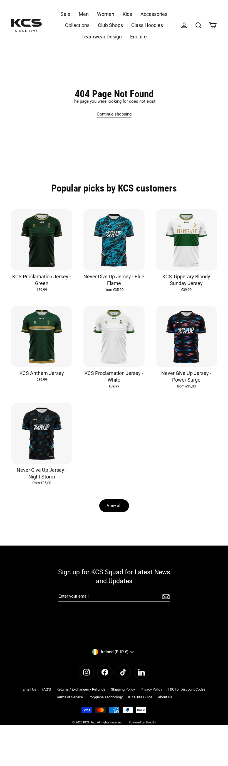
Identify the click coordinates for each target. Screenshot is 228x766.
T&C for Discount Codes (186, 689)
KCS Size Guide (140, 697)
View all (114, 505)
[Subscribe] (165, 596)
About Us (165, 697)
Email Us (29, 689)
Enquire (138, 37)
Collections (77, 25)
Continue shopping (114, 114)
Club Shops (110, 25)
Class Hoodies (147, 25)
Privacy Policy (151, 689)
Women (105, 14)
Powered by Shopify (142, 722)
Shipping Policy (123, 689)
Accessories (153, 14)
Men (84, 14)
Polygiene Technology (105, 697)
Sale (65, 14)
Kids (127, 14)
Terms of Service (69, 697)
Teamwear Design (101, 37)
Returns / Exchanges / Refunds (80, 689)
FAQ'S (46, 689)
